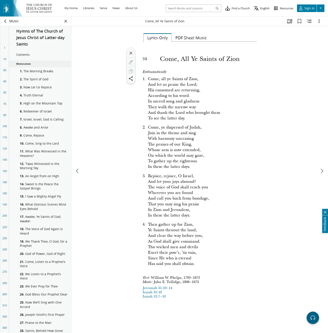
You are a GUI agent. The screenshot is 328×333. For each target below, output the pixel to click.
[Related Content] (309, 21)
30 (4, 70)
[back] (5, 21)
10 (4, 59)
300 (4, 294)
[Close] (131, 53)
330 (4, 316)
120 (4, 148)
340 (4, 328)
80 (4, 115)
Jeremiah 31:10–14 (157, 287)
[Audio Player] (313, 318)
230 (4, 238)
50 (4, 92)
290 (4, 283)
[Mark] (131, 62)
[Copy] (131, 71)
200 (4, 216)
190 (4, 204)
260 (4, 260)
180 (4, 193)
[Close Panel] (65, 21)
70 (4, 104)
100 (4, 126)
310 (4, 305)
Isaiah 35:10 (152, 292)
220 (4, 227)
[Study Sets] (289, 21)
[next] (321, 170)
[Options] (319, 21)
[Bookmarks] (299, 21)
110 (4, 137)
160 (4, 182)
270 (4, 272)
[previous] (77, 170)
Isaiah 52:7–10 (154, 296)
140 (4, 160)
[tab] (157, 37)
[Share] (131, 78)
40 (4, 81)
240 (4, 249)
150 (4, 171)
